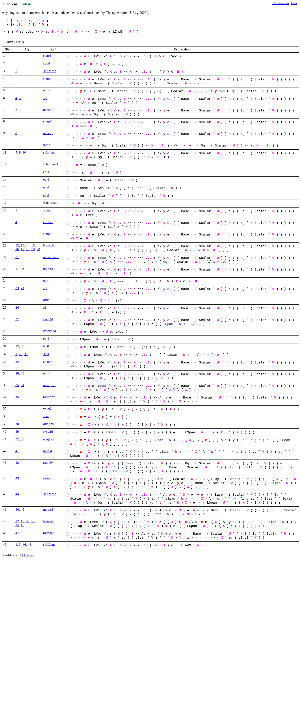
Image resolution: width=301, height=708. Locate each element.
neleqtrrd (49, 385)
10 (24, 152)
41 (17, 451)
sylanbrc (49, 152)
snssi (46, 63)
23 (17, 288)
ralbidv (48, 462)
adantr (47, 210)
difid (46, 300)
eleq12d (48, 439)
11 (17, 269)
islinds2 (48, 521)
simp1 (47, 55)
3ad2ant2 (49, 71)
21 (17, 257)
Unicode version (280, 3)
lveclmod (49, 331)
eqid (46, 172)
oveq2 (47, 408)
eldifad (48, 222)
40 (22, 439)
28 (17, 373)
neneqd (48, 109)
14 (28, 245)
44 (17, 494)
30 (22, 346)
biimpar (48, 533)
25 (17, 385)
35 (17, 396)
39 (17, 431)
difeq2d (48, 424)
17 (22, 249)
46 (24, 544)
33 (22, 373)
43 (17, 478)
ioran (46, 144)
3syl (46, 354)
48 (29, 544)
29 (20, 354)
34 (22, 385)
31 (26, 354)
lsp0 (46, 346)
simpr (47, 78)
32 (17, 361)
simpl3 (47, 121)
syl (45, 98)
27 (17, 319)
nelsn (46, 280)
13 (22, 245)
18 (28, 249)
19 (33, 249)
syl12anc (49, 544)
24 (22, 288)
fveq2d (48, 319)
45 (22, 509)
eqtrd (46, 373)
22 (22, 269)
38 (17, 424)
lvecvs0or (50, 245)
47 (17, 533)
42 (17, 462)
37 (17, 439)
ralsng (47, 478)
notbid (47, 451)
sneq (46, 416)
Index (294, 3)
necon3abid (51, 257)
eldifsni (48, 90)
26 (17, 307)
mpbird (48, 269)
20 (38, 249)
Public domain (27, 555)
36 (17, 509)
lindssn (25, 4)
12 (17, 245)
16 (17, 249)
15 (33, 245)
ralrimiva (49, 396)
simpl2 (47, 233)
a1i (45, 307)
